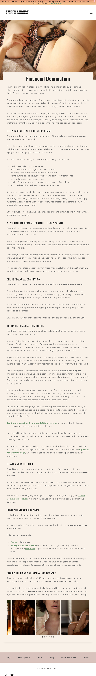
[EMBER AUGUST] (17, 12)
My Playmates (24, 657)
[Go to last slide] (8, 617)
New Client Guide (68, 657)
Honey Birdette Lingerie (23, 545)
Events (86, 657)
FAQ (8, 657)
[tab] (42, 637)
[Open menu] (92, 12)
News (40, 657)
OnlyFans (30, 548)
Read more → (57, 3)
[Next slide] (87, 617)
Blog (52, 657)
